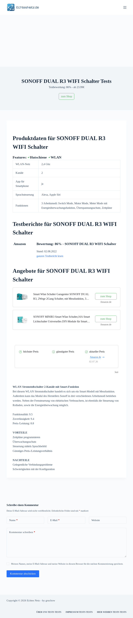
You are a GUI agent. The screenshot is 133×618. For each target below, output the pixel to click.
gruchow (50, 600)
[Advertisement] (66, 40)
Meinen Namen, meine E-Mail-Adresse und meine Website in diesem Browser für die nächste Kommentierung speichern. (67, 564)
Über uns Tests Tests (48, 612)
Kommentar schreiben (22, 532)
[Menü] (124, 7)
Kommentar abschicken (23, 573)
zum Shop (66, 96)
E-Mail (55, 520)
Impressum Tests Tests (79, 612)
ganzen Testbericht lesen (50, 256)
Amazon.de (95, 357)
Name (13, 520)
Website (95, 520)
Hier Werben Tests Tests (111, 612)
